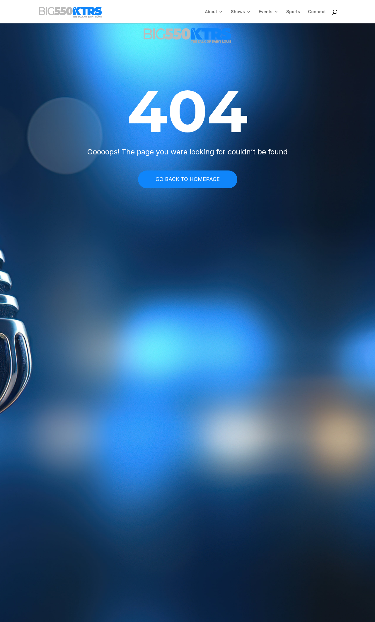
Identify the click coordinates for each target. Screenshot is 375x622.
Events (265, 12)
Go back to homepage (188, 179)
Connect (317, 12)
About (211, 12)
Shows (238, 12)
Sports (293, 12)
